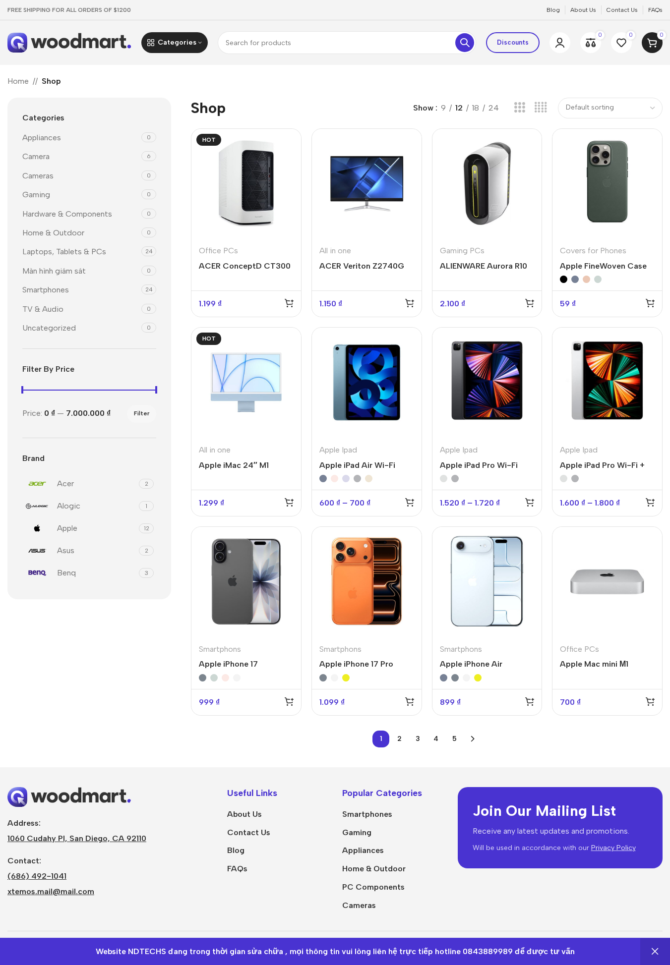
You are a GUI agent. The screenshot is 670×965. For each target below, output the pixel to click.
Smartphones (45, 289)
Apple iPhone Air (471, 664)
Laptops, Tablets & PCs (64, 251)
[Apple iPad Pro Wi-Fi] (487, 382)
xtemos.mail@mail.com (50, 891)
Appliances (41, 137)
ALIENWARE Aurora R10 (483, 266)
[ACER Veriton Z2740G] (367, 183)
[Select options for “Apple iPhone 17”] (289, 701)
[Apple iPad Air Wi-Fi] (367, 382)
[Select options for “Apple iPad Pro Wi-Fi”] (529, 502)
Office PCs (218, 250)
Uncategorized (49, 328)
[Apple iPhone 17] (246, 581)
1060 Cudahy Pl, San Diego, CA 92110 (76, 838)
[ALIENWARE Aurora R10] (487, 183)
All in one (335, 250)
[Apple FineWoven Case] (607, 183)
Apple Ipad (338, 449)
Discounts (513, 42)
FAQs (237, 868)
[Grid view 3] (519, 108)
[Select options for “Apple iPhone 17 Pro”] (409, 701)
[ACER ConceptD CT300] (246, 183)
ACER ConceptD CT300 (245, 266)
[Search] (464, 42)
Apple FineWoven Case (603, 266)
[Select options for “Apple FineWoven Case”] (650, 302)
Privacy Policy (613, 848)
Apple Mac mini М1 (594, 664)
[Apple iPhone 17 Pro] (367, 581)
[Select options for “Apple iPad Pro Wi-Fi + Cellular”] (650, 502)
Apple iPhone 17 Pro (356, 664)
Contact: (24, 860)
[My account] (560, 43)
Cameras (38, 175)
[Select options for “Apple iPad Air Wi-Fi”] (409, 502)
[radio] (563, 279)
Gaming (36, 194)
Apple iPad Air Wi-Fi (357, 465)
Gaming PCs (462, 250)
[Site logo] (69, 42)
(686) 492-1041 (36, 876)
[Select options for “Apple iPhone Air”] (529, 701)
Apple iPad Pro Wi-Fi (479, 465)
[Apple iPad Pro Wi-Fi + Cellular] (607, 382)
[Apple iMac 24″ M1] (246, 382)
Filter (141, 413)
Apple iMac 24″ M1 (234, 465)
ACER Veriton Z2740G (361, 266)
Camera (36, 156)
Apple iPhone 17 (228, 664)
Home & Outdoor (53, 232)
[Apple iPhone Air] (487, 581)
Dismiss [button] (655, 951)
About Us (244, 814)
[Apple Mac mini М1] (607, 581)
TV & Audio (42, 309)
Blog (235, 850)
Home (18, 81)
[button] (289, 302)
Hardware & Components (67, 214)
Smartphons (220, 649)
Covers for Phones (593, 250)
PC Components (373, 887)
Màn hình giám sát (54, 271)
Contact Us (248, 832)
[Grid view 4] (541, 108)
